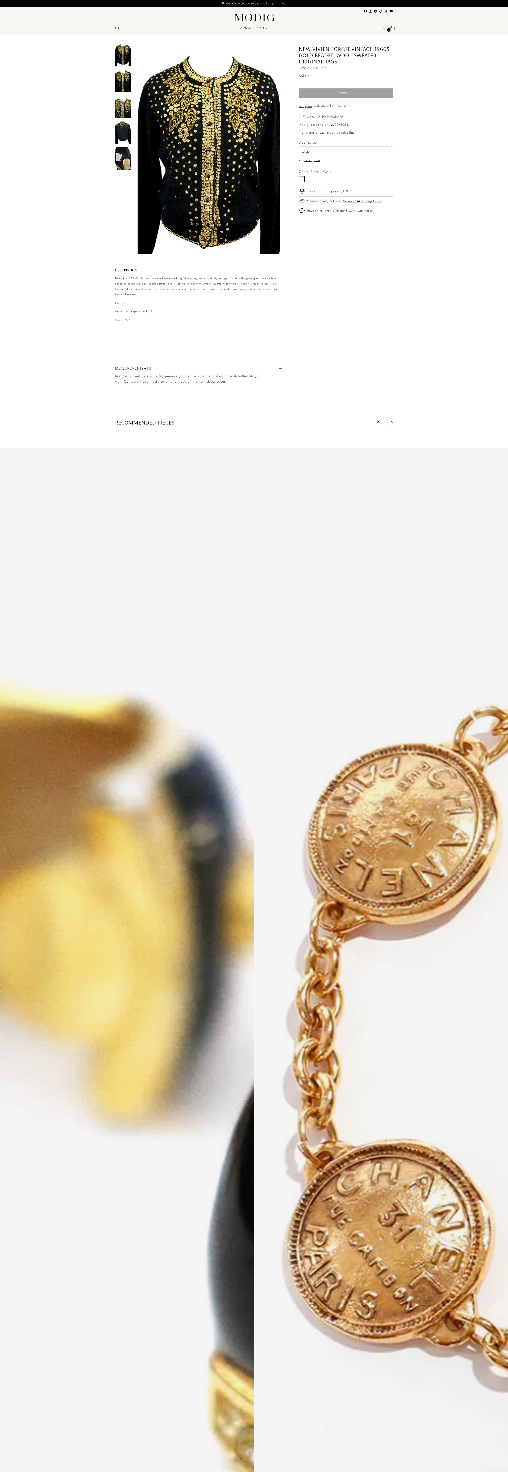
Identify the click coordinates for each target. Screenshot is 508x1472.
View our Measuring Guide (362, 201)
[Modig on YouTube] (391, 11)
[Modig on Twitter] (386, 11)
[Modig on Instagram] (370, 11)
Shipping (306, 106)
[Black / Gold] (302, 179)
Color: (315, 171)
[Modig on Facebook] (365, 11)
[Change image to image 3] (123, 106)
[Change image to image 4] (123, 132)
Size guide (312, 160)
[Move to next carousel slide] (389, 422)
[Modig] (254, 17)
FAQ (349, 210)
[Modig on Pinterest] (375, 11)
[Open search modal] (117, 28)
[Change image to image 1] (123, 54)
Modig (304, 67)
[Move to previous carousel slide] (380, 423)
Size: (308, 142)
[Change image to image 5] (123, 159)
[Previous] (194, 3)
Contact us (365, 210)
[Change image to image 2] (123, 80)
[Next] (313, 3)
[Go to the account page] (382, 28)
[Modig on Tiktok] (381, 11)
